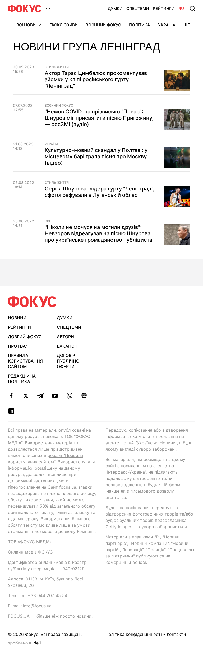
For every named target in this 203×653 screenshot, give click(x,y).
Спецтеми (137, 9)
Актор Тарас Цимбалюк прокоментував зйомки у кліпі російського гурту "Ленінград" (96, 79)
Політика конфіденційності (133, 634)
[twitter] (26, 395)
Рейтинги (163, 9)
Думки (115, 9)
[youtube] (55, 395)
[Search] (192, 8)
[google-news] (84, 395)
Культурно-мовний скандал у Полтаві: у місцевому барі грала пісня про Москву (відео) (96, 156)
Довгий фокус (25, 336)
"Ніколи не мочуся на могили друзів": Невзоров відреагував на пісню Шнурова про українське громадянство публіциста (98, 233)
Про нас (17, 346)
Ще (186, 24)
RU (181, 9)
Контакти (176, 634)
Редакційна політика (22, 378)
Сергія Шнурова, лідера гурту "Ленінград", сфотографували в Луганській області (100, 191)
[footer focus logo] (32, 301)
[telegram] (40, 395)
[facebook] (11, 395)
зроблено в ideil (25, 643)
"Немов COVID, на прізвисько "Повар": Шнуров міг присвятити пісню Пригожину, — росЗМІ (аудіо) (99, 117)
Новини (17, 317)
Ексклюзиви (63, 24)
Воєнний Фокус (103, 24)
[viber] (69, 395)
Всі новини (28, 24)
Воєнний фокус (59, 105)
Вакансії (67, 346)
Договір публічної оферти (68, 361)
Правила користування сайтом (25, 361)
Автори (65, 336)
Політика (139, 24)
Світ (48, 221)
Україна (167, 24)
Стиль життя (57, 67)
